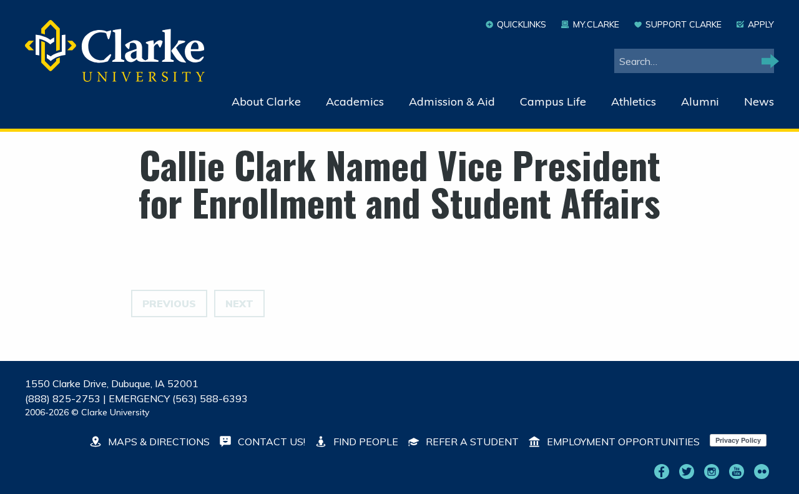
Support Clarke (683, 24)
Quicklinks (521, 24)
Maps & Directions (157, 441)
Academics (355, 101)
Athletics (633, 101)
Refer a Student (471, 441)
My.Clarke (596, 24)
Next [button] (239, 303)
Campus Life (553, 101)
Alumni (700, 101)
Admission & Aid (452, 101)
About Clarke (266, 101)
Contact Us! (270, 441)
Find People (364, 441)
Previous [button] (169, 303)
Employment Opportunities (622, 441)
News (759, 101)
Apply (761, 24)
